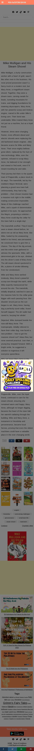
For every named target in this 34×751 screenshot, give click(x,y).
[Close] (30, 361)
